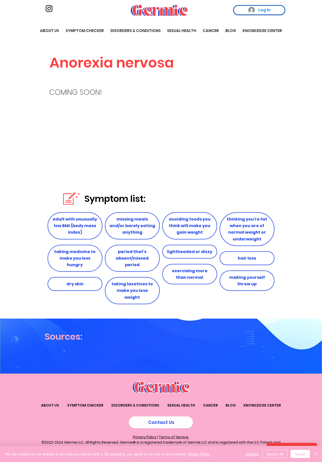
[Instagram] (49, 8)
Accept (300, 453)
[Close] (316, 454)
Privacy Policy (144, 437)
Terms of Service (174, 437)
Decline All (275, 453)
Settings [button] (252, 453)
